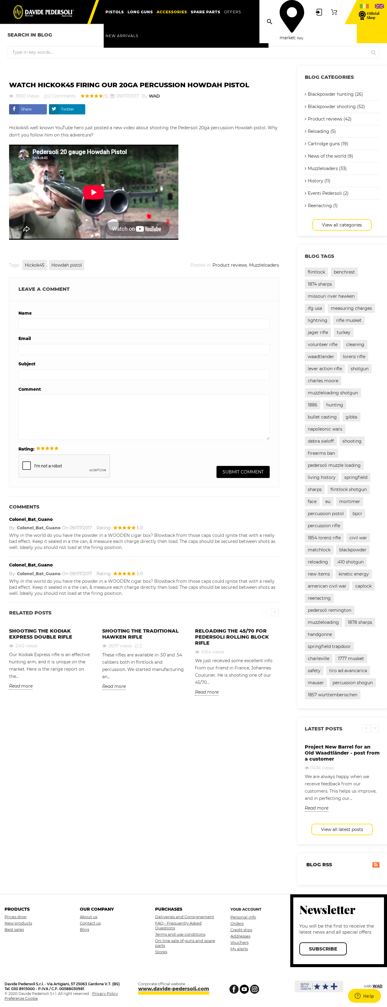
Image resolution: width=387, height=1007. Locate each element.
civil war (358, 537)
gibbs (351, 417)
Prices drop (16, 916)
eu (327, 501)
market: (288, 37)
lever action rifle (325, 368)
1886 (312, 405)
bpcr (357, 513)
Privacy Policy (105, 993)
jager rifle (318, 332)
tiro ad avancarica (348, 670)
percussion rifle (324, 525)
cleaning (355, 344)
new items (319, 574)
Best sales (14, 929)
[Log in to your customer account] (319, 12)
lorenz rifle (354, 356)
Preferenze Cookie (21, 998)
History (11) (319, 181)
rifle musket (349, 320)
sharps (315, 489)
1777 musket (351, 658)
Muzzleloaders (264, 265)
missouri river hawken (331, 296)
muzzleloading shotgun (333, 393)
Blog (84, 929)
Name (25, 313)
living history (322, 477)
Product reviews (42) (330, 119)
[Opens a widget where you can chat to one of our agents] (364, 996)
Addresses (240, 936)
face (312, 501)
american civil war (327, 586)
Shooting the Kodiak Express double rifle (40, 634)
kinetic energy (354, 574)
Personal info (243, 917)
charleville (318, 658)
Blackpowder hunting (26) (335, 94)
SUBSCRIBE (323, 949)
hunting (334, 405)
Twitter (67, 109)
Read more (21, 686)
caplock (363, 586)
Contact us (90, 923)
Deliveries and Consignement (184, 916)
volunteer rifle (322, 344)
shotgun (360, 368)
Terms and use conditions (180, 934)
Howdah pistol (66, 265)
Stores (161, 951)
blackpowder (352, 550)
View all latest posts (342, 829)
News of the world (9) (330, 156)
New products (18, 923)
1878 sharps (360, 622)
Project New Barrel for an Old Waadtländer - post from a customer (342, 753)
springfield (355, 477)
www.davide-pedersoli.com (173, 989)
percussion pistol (326, 513)
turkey (343, 332)
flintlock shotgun (348, 489)
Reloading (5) (322, 131)
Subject (26, 364)
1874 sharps (320, 284)
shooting (352, 441)
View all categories (342, 225)
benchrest (344, 272)
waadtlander (321, 356)
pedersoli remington (329, 610)
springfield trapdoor (329, 646)
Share (26, 109)
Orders (237, 923)
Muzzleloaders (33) (327, 168)
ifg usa (315, 308)
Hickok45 (34, 265)
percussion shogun (353, 682)
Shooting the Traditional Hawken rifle (140, 634)
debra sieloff (321, 441)
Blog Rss (318, 864)
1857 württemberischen (332, 695)
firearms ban (321, 453)
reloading (318, 562)
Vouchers (239, 942)
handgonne (320, 634)
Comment (29, 389)
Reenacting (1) (323, 205)
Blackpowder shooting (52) (336, 106)
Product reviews (230, 265)
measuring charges (351, 308)
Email (24, 338)
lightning (317, 320)
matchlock (319, 550)
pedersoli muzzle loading (334, 465)
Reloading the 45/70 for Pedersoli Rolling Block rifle (232, 637)
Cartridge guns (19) (328, 143)
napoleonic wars (325, 429)
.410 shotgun (350, 562)
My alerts (239, 948)
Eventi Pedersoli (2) (328, 193)
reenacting (319, 598)
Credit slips (241, 929)
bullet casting (322, 417)
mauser (316, 682)
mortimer (349, 501)
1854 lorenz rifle (324, 537)
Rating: (26, 449)
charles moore (323, 380)
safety (314, 670)
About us (88, 916)
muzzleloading (323, 622)
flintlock (316, 272)
